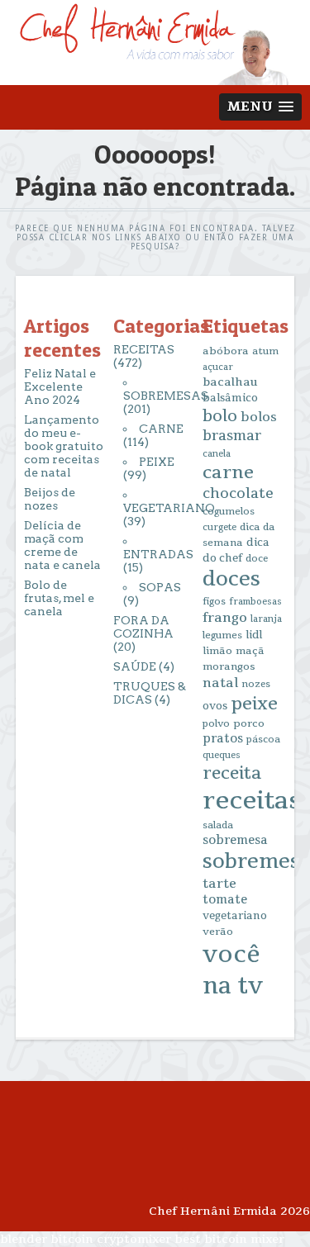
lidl (254, 635)
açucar (218, 367)
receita (232, 773)
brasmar (232, 436)
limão (217, 650)
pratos (223, 739)
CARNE (161, 428)
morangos (229, 666)
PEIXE (156, 461)
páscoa (263, 739)
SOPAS (160, 587)
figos (214, 601)
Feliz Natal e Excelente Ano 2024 (60, 386)
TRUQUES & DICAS (149, 693)
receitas (252, 801)
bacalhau (230, 382)
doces (231, 579)
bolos (259, 417)
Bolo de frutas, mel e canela (59, 598)
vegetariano (235, 915)
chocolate (238, 493)
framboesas (255, 601)
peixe (254, 703)
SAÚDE (134, 666)
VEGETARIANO (169, 507)
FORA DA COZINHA (143, 627)
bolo (220, 416)
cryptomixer (134, 1239)
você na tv (233, 970)
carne (228, 472)
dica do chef (236, 550)
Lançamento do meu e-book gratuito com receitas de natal (63, 446)
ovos (215, 706)
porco (249, 723)
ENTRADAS (158, 554)
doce (257, 558)
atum (265, 351)
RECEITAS (143, 349)
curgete (219, 527)
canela (217, 454)
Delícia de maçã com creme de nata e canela (62, 545)
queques (222, 755)
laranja (266, 619)
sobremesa (235, 840)
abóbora (226, 351)
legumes (222, 635)
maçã (250, 650)
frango (225, 618)
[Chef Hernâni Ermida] (155, 77)
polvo (216, 724)
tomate (225, 900)
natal (220, 683)
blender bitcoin (46, 1239)
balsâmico (230, 398)
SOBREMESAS (165, 395)
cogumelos (229, 511)
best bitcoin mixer (229, 1239)
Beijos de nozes (49, 499)
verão (218, 931)
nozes (255, 684)
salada (218, 825)
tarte (219, 883)
